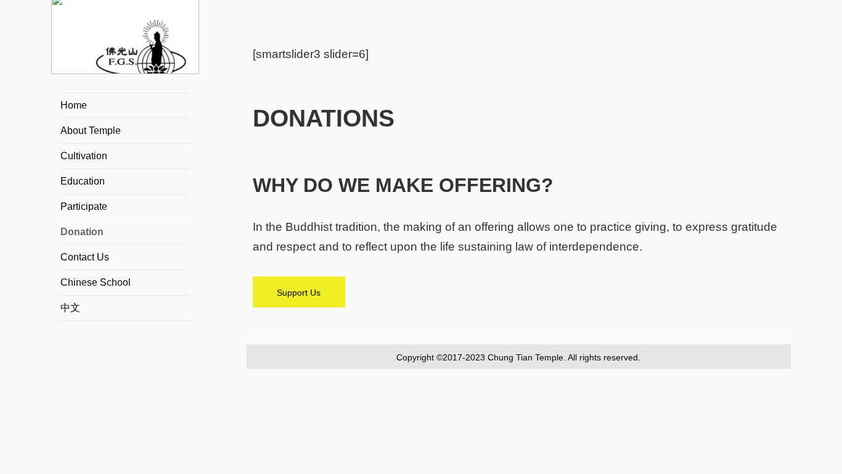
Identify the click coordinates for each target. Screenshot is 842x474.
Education (82, 181)
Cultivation (83, 156)
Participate (83, 206)
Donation (82, 232)
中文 (70, 307)
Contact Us (84, 257)
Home (73, 105)
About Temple (90, 130)
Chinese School (95, 282)
